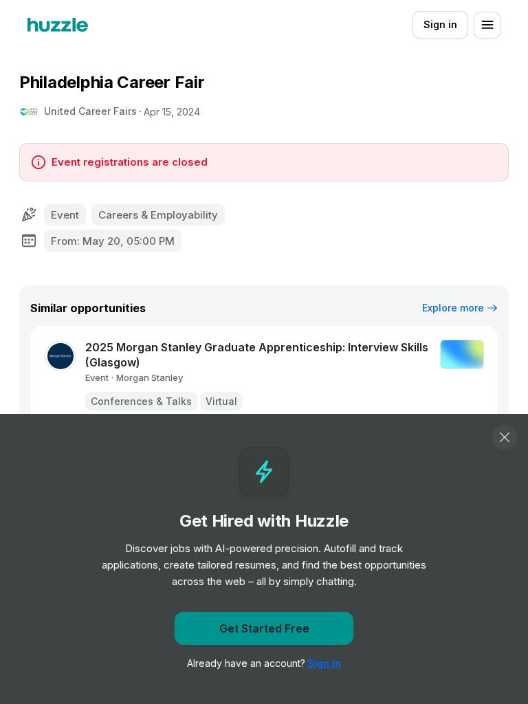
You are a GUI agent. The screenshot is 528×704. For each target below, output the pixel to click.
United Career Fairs (90, 111)
